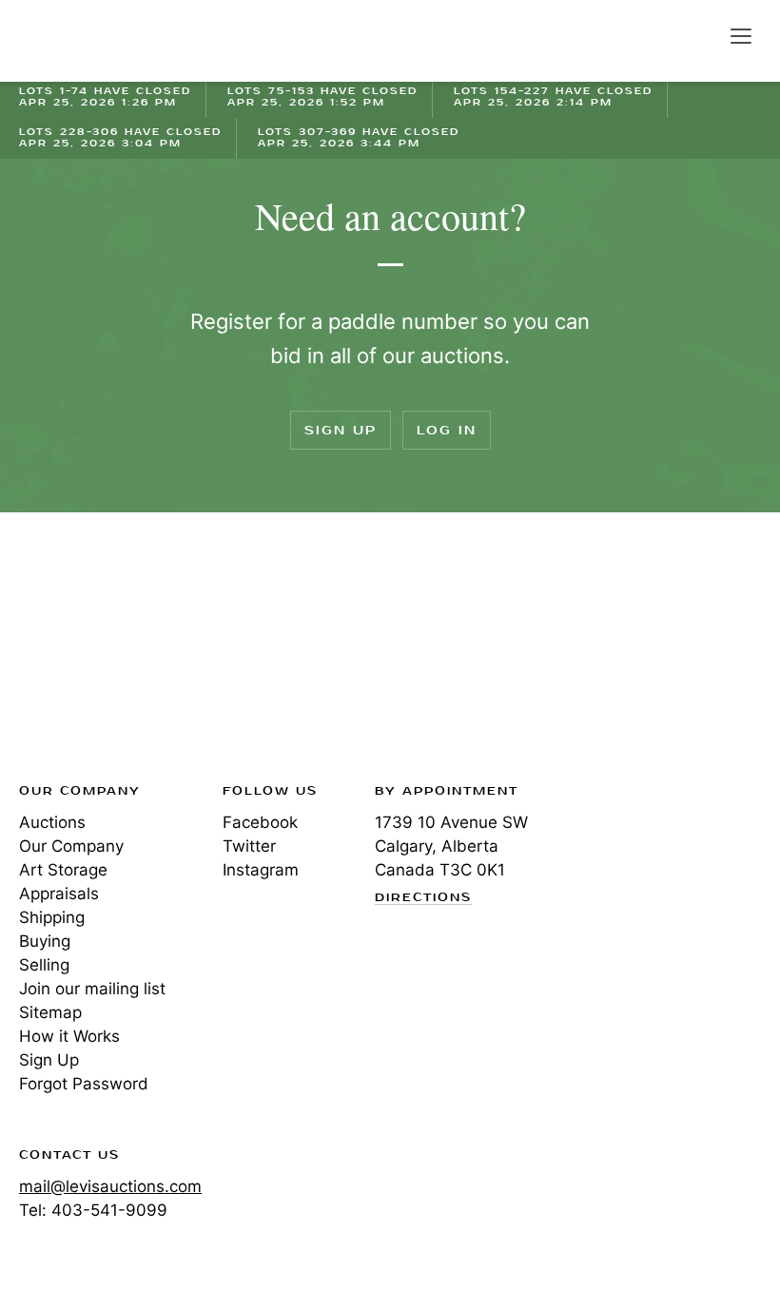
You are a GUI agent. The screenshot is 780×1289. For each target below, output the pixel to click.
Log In (447, 430)
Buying (44, 941)
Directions (423, 898)
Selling (44, 964)
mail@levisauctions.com (110, 1186)
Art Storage (63, 869)
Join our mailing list (92, 988)
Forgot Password (83, 1083)
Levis (81, 653)
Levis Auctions (85, 41)
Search (700, 35)
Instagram (261, 869)
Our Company (71, 846)
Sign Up (340, 430)
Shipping (52, 917)
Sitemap (50, 1012)
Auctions (52, 822)
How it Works (69, 1036)
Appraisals (59, 893)
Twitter (249, 846)
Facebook (260, 822)
